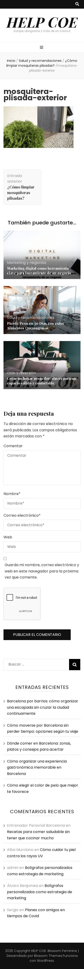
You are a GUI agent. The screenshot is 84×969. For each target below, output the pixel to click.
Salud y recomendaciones (40, 60)
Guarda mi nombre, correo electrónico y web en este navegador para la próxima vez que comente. (42, 571)
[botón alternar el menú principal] (42, 48)
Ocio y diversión (21, 373)
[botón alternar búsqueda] (77, 4)
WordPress (45, 960)
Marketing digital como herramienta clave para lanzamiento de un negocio (39, 270)
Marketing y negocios (26, 262)
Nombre (12, 493)
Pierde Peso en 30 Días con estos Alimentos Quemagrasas (35, 325)
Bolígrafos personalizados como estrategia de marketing (39, 892)
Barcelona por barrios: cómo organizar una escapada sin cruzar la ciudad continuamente (42, 707)
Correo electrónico (22, 515)
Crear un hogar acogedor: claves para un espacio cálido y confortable (41, 380)
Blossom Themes (48, 955)
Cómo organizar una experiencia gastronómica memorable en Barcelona (37, 767)
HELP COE (42, 21)
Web (8, 537)
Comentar (13, 446)
